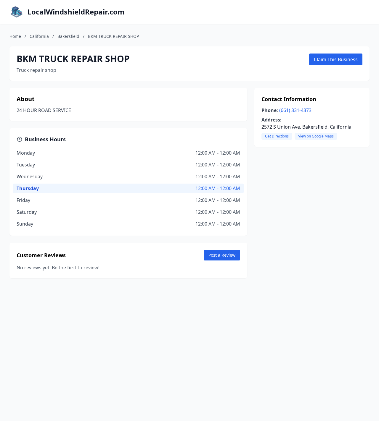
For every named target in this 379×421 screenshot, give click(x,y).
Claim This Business (336, 59)
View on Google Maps (316, 136)
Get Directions (277, 136)
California (39, 36)
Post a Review (221, 255)
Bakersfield (68, 36)
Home (15, 36)
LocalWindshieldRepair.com (76, 12)
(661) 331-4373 (295, 110)
